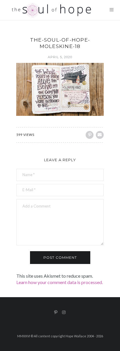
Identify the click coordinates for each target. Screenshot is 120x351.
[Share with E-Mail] (100, 135)
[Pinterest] (56, 312)
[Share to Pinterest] (89, 135)
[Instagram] (64, 312)
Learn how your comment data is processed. (59, 282)
